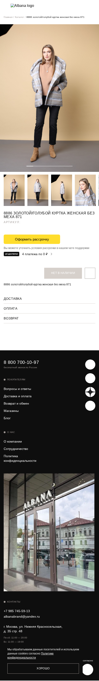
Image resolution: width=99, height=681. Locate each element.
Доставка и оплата (18, 396)
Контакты (13, 601)
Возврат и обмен (16, 403)
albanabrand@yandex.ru (22, 616)
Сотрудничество (16, 449)
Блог (7, 418)
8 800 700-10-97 (21, 362)
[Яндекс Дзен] (90, 392)
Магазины (11, 411)
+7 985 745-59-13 (17, 611)
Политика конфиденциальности (20, 458)
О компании (13, 441)
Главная (8, 17)
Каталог (19, 17)
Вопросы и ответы (17, 389)
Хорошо (43, 668)
